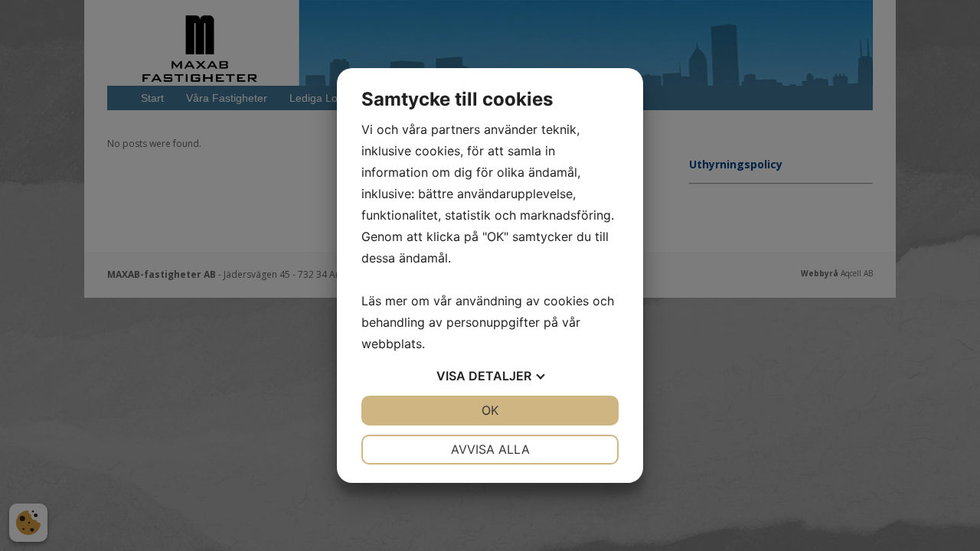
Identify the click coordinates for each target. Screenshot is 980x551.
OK (490, 410)
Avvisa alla (490, 449)
